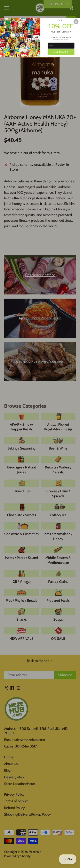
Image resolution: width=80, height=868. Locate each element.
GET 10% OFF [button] (61, 51)
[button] (76, 21)
